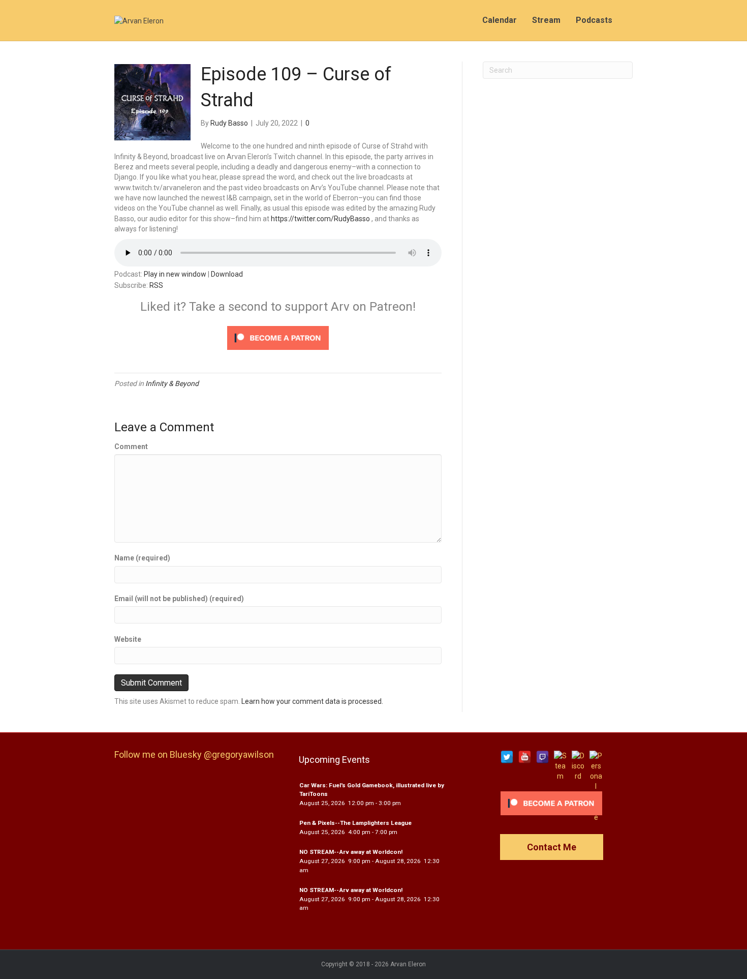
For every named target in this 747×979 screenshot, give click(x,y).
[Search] (626, 20)
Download (227, 274)
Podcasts (594, 20)
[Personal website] (595, 757)
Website (127, 639)
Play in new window (175, 274)
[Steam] (560, 757)
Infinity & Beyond (172, 383)
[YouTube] (524, 757)
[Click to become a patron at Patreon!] (278, 337)
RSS (156, 285)
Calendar (499, 20)
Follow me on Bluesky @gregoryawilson (194, 754)
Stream (546, 20)
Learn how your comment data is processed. (312, 701)
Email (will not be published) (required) (179, 599)
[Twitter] (507, 757)
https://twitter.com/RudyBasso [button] (320, 219)
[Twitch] (542, 757)
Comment (131, 446)
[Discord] (578, 757)
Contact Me (551, 847)
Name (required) (142, 558)
